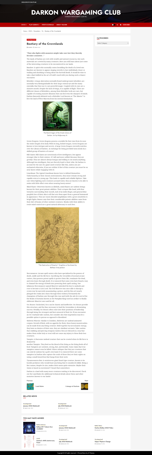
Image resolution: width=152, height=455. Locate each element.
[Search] (117, 25)
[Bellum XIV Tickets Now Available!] (29, 428)
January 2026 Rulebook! (31, 406)
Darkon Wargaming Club (76, 12)
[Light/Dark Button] (113, 25)
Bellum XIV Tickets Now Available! (45, 428)
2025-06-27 (99, 444)
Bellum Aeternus (41, 424)
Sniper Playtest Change (103, 442)
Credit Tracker (61, 25)
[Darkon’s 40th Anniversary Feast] (29, 442)
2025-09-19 (99, 430)
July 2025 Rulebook (65, 406)
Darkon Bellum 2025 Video (104, 428)
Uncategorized (31, 40)
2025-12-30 (27, 408)
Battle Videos (98, 425)
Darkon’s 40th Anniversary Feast (46, 442)
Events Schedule (48, 25)
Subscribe (126, 25)
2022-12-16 (37, 47)
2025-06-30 (62, 408)
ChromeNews (82, 453)
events (38, 438)
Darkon (30, 47)
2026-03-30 (41, 431)
